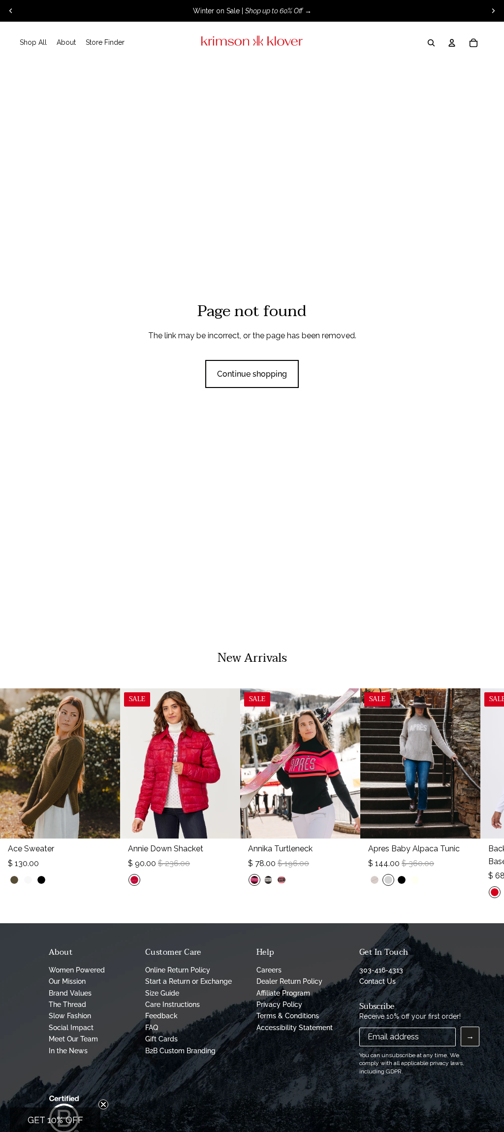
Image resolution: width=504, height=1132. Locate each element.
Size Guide (162, 993)
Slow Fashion (70, 1016)
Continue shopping (252, 374)
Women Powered (77, 970)
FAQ (151, 1028)
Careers (269, 970)
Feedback (161, 1016)
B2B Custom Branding (180, 1051)
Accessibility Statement (294, 1028)
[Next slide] (493, 11)
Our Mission (67, 981)
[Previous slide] (11, 11)
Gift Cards (161, 1039)
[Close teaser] (103, 1104)
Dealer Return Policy (289, 981)
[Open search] (431, 43)
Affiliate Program (283, 993)
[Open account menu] (452, 43)
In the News (68, 1051)
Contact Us (377, 981)
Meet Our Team (73, 1039)
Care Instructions (172, 1004)
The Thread (67, 1004)
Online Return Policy (177, 970)
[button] (55, 1119)
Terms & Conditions (287, 1016)
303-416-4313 (381, 970)
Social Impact (71, 1028)
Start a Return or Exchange (188, 981)
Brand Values (70, 993)
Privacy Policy (279, 1004)
